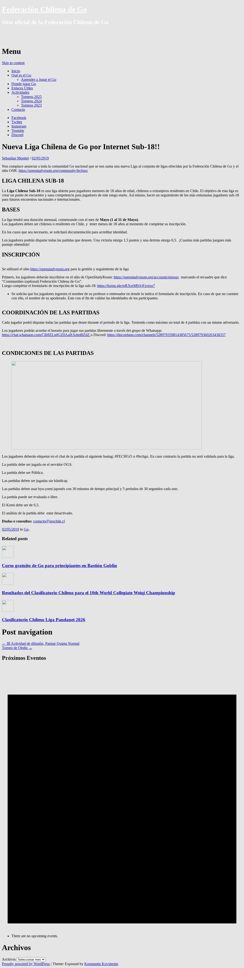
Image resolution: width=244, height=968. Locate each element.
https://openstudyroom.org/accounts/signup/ (146, 277)
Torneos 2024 (31, 101)
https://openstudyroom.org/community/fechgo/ (53, 171)
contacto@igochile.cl (49, 521)
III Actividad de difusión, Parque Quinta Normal (40, 643)
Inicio (15, 71)
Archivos (9, 959)
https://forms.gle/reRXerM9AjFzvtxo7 (126, 286)
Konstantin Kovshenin (101, 964)
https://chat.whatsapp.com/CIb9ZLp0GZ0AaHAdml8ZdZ (46, 335)
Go (26, 529)
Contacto (18, 110)
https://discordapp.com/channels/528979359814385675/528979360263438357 (166, 335)
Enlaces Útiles (22, 88)
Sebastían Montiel (15, 158)
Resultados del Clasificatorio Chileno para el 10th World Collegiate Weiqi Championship (88, 592)
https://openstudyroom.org (50, 269)
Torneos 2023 (31, 105)
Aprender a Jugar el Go (38, 79)
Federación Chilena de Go (44, 9)
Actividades (20, 92)
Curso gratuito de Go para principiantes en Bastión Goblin (59, 565)
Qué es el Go (21, 75)
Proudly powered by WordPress (26, 964)
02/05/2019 (40, 158)
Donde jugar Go (23, 84)
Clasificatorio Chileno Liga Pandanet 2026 (43, 619)
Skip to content (13, 63)
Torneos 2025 (31, 97)
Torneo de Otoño (17, 648)
